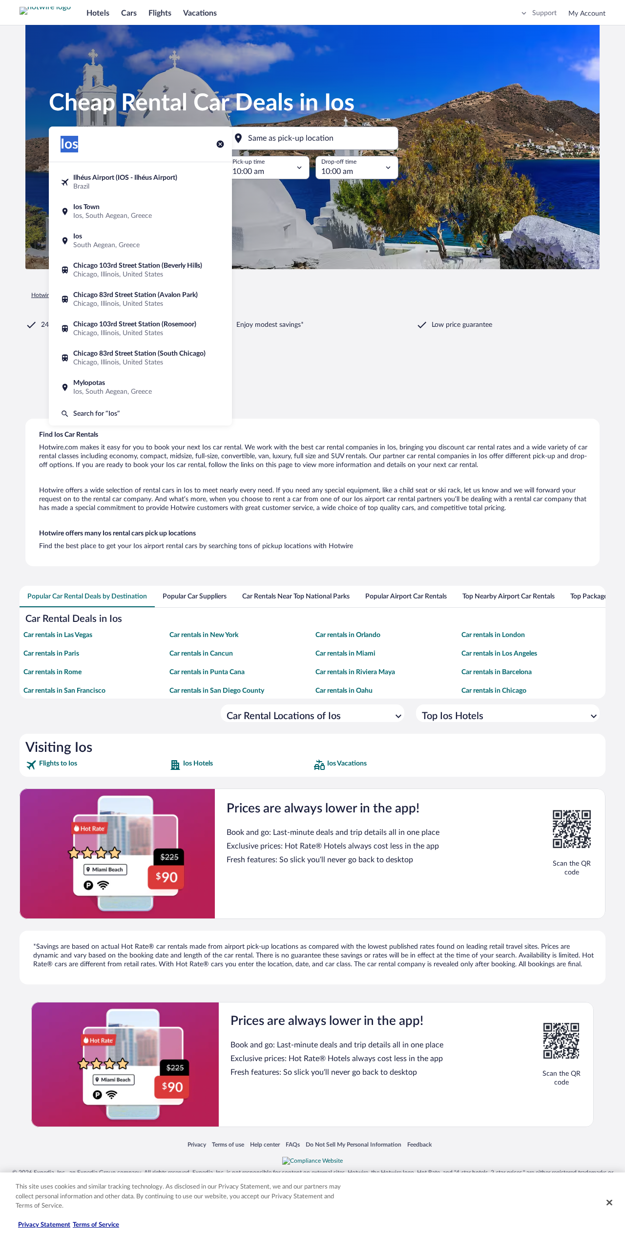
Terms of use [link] (228, 1144)
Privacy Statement (44, 1225)
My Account (586, 13)
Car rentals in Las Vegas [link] (57, 635)
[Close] (609, 1203)
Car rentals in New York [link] (203, 635)
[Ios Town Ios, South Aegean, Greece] (140, 211)
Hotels (97, 13)
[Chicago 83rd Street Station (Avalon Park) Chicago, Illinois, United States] (140, 299)
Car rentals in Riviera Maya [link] (355, 672)
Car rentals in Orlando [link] (347, 635)
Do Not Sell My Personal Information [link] (353, 1144)
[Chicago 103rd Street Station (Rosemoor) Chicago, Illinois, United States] (140, 328)
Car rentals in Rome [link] (52, 672)
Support (544, 13)
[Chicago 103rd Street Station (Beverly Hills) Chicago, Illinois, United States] (140, 270)
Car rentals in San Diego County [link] (216, 690)
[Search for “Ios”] (140, 414)
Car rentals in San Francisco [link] (64, 690)
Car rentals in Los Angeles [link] (499, 653)
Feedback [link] (419, 1144)
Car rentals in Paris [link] (51, 653)
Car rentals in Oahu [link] (344, 690)
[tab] (87, 596)
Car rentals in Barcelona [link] (496, 672)
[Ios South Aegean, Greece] (140, 241)
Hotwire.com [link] (47, 295)
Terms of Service (96, 1225)
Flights (159, 13)
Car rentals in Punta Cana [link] (207, 672)
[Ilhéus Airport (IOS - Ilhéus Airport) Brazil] (140, 182)
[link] (96, 765)
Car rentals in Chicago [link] (493, 690)
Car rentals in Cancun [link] (201, 653)
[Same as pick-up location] (312, 138)
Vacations (200, 13)
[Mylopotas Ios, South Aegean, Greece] (140, 387)
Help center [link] (265, 1144)
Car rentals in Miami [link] (345, 653)
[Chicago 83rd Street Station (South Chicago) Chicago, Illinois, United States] (140, 358)
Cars (129, 13)
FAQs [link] (293, 1144)
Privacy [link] (197, 1144)
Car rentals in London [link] (493, 635)
